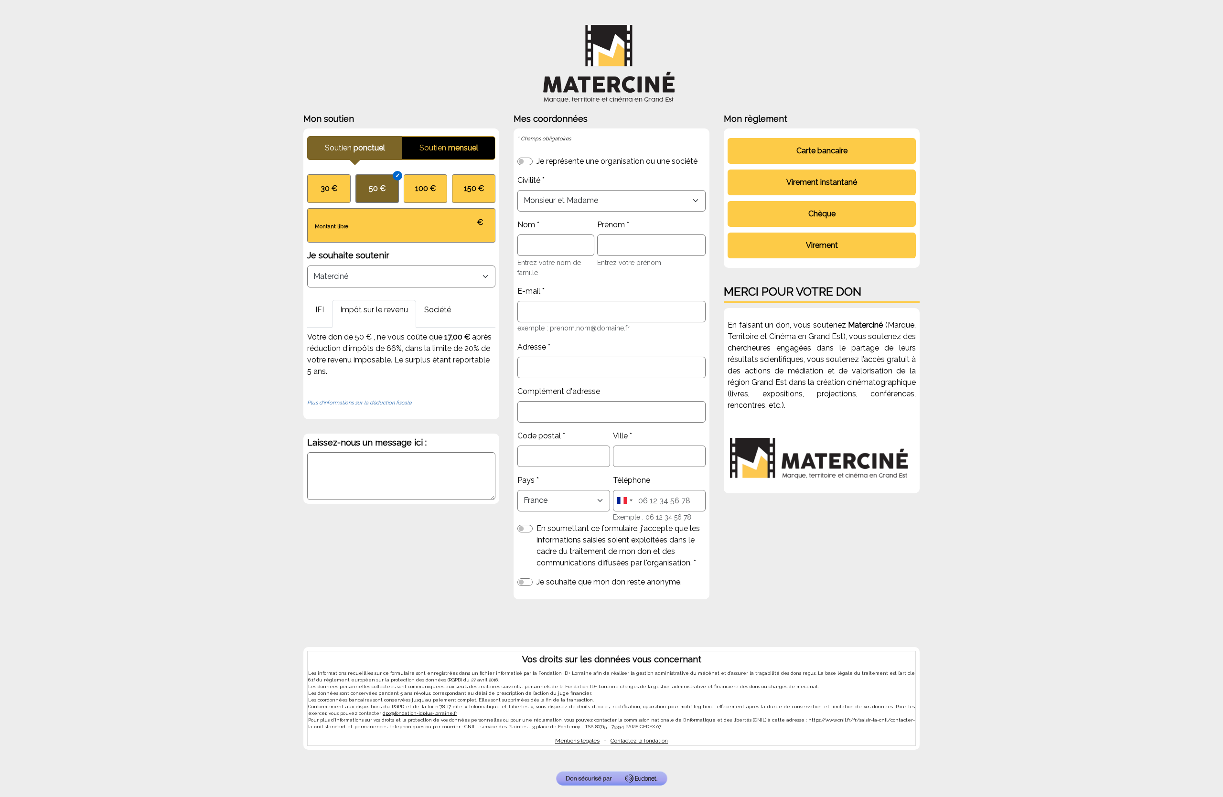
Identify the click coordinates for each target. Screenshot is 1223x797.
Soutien (355, 147)
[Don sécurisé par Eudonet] (611, 778)
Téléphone (631, 480)
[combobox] (624, 500)
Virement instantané (821, 182)
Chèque (822, 213)
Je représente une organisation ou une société (616, 161)
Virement (822, 245)
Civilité (528, 180)
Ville (620, 435)
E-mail (528, 291)
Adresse (531, 346)
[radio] (329, 188)
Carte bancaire (822, 150)
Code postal (539, 435)
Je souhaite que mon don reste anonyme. (609, 581)
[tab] (319, 314)
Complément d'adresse (558, 391)
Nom (526, 224)
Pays (526, 480)
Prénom (611, 224)
